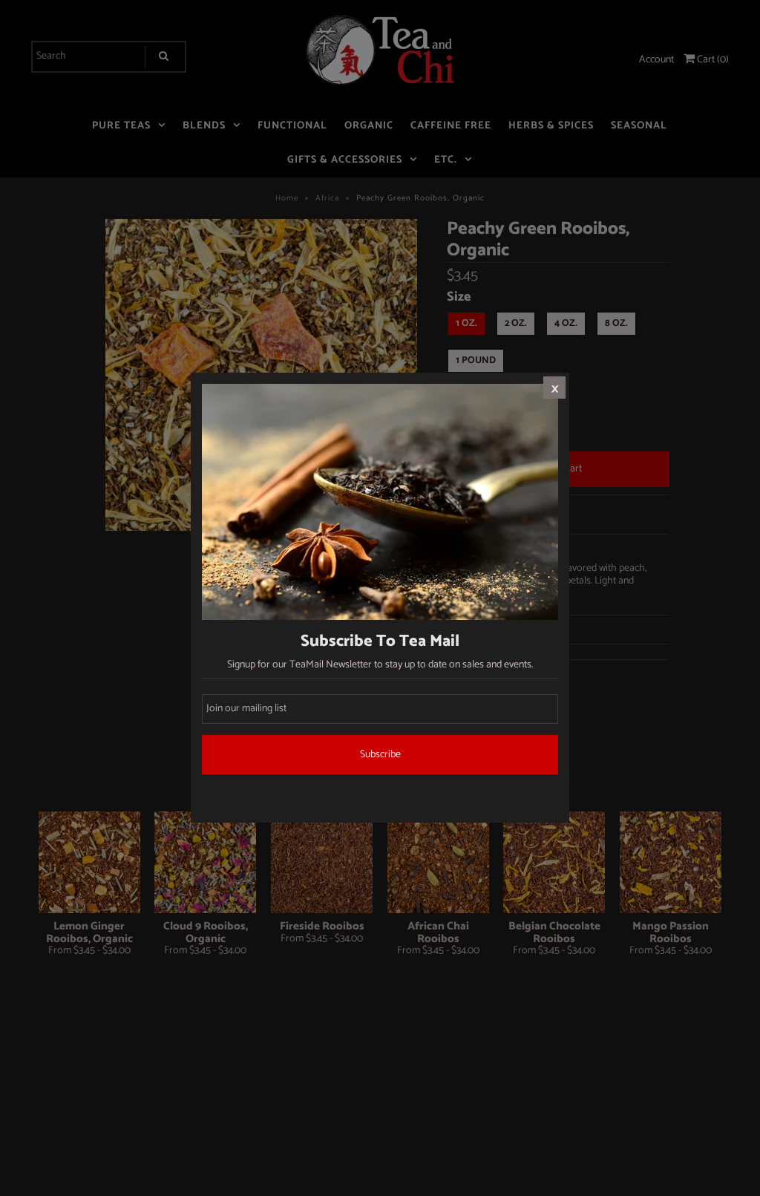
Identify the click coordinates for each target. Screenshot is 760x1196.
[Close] (554, 387)
